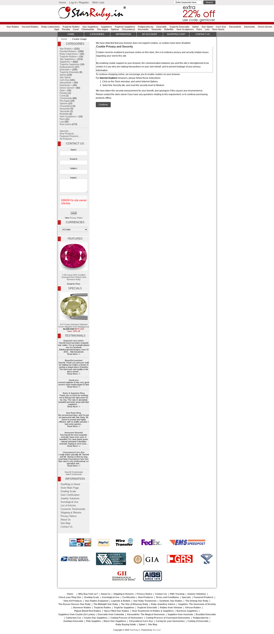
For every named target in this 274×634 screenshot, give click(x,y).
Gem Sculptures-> (69, 116)
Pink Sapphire (93, 621)
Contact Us (75, 143)
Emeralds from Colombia (111, 614)
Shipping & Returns (71, 512)
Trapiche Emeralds (179, 27)
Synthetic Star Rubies (170, 601)
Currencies (75, 222)
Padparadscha (145, 27)
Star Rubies (13, 27)
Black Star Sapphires (115, 621)
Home (62, 2)
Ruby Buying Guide (126, 624)
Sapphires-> (66, 61)
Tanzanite (156, 29)
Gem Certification (70, 495)
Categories (97, 34)
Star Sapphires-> (68, 59)
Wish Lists (98, 2)
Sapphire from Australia (180, 614)
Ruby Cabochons (50, 27)
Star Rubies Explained (96, 601)
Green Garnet (265, 27)
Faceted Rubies (30, 27)
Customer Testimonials (73, 509)
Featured (75, 238)
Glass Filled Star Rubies (116, 611)
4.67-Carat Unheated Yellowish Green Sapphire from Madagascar (73, 325)
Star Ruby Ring (73, 413)
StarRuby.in (135, 630)
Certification (128, 597)
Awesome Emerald (73, 432)
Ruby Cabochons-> (69, 54)
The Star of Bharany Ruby (134, 604)
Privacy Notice (68, 516)
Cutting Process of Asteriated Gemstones (168, 618)
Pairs (199, 29)
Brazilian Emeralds (206, 614)
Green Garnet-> (67, 88)
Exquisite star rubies (74, 341)
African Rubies (193, 607)
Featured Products (203, 597)
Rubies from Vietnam (171, 607)
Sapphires (106, 27)
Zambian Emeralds (73, 621)
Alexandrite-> (66, 82)
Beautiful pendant (74, 360)
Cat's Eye (221, 27)
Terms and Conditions (167, 597)
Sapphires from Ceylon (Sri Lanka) (76, 614)
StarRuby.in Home (70, 484)
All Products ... (67, 139)
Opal (56, 29)
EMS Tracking (177, 594)
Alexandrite (235, 27)
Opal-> (63, 90)
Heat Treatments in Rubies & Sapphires (153, 611)
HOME (70, 34)
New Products (145, 597)
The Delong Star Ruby (196, 601)
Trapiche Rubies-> (69, 56)
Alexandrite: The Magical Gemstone (146, 614)
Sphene (115, 29)
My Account (149, 34)
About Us (66, 519)
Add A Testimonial (73, 474)
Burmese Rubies (82, 607)
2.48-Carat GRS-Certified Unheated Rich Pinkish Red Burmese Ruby (73, 277)
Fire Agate (102, 29)
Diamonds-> (66, 85)
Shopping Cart (176, 34)
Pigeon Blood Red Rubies (87, 611)
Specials (75, 288)
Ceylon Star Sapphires (96, 618)
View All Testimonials (73, 472)
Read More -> (73, 354)
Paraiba (66, 29)
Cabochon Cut (73, 618)
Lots (207, 29)
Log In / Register (79, 2)
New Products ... (68, 133)
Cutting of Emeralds (198, 621)
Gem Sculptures (185, 29)
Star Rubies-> (67, 48)
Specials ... (65, 131)
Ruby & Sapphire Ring (74, 393)
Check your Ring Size (70, 597)
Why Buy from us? (88, 594)
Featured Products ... (70, 136)
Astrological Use (69, 502)
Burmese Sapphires (187, 611)
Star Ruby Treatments (145, 601)
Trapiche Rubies (71, 27)
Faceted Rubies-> (69, 51)
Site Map (65, 523)
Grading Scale (68, 491)
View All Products (72, 601)
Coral (76, 29)
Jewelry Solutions (70, 498)
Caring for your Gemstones (170, 621)
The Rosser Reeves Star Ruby (74, 604)
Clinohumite (87, 29)
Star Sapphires (90, 27)
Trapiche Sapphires (125, 27)
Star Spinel (207, 27)
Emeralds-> (65, 69)
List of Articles (68, 505)
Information (123, 34)
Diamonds (249, 27)
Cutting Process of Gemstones (126, 618)
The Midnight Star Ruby (105, 604)
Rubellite (169, 29)
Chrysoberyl (128, 29)
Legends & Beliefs (120, 601)
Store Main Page (70, 488)
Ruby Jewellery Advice (163, 604)
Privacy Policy (76, 218)
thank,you (74, 380)
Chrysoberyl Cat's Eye (73, 452)
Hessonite (143, 29)
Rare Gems (218, 29)
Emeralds (161, 27)
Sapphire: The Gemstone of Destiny (197, 604)
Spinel (195, 27)
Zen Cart (157, 630)
